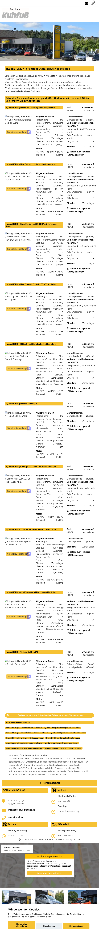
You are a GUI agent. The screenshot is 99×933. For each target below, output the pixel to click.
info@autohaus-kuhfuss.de (21, 810)
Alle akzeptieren (76, 926)
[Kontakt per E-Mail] (86, 3)
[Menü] (3, 3)
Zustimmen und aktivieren (49, 873)
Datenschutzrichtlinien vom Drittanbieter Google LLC (49, 866)
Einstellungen (49, 926)
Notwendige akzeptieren (21, 925)
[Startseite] (93, 3)
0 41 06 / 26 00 (15, 817)
